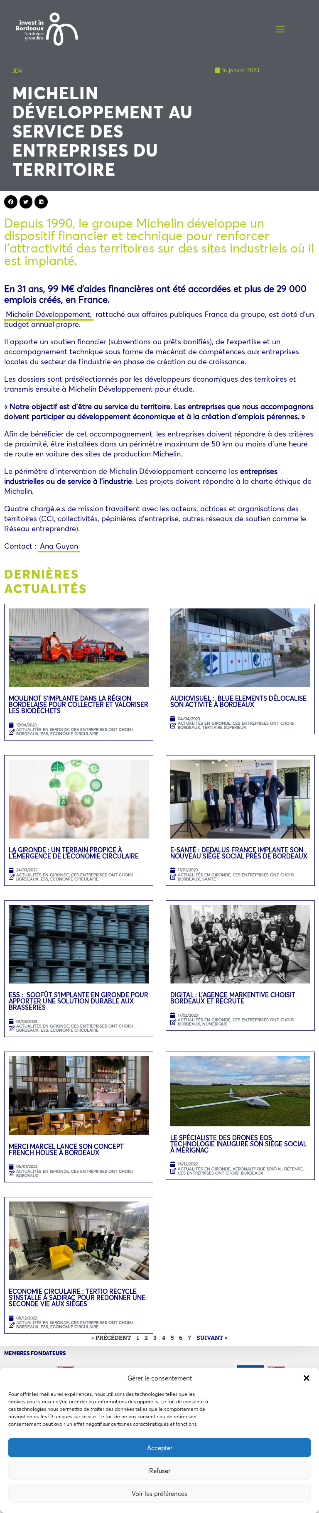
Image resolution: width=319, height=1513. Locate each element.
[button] (306, 1378)
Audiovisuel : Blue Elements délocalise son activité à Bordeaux (238, 701)
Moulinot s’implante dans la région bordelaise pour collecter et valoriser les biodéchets (78, 704)
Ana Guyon (59, 546)
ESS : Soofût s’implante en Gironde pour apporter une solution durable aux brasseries (78, 1001)
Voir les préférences (159, 1493)
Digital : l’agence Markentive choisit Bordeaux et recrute (232, 998)
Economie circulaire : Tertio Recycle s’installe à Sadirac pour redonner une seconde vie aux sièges (77, 1297)
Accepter (159, 1448)
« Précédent (111, 1337)
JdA (17, 70)
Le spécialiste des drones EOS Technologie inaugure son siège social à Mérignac (238, 1143)
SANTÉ (209, 879)
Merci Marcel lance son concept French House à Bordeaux (66, 1149)
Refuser (159, 1470)
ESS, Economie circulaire (69, 733)
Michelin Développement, (49, 314)
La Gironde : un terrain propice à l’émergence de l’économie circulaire (74, 853)
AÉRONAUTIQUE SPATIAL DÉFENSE (268, 1169)
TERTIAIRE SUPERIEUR (224, 727)
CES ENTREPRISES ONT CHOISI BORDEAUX (236, 877)
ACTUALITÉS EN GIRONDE (42, 729)
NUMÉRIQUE (214, 1024)
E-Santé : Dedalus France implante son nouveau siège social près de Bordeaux (238, 853)
